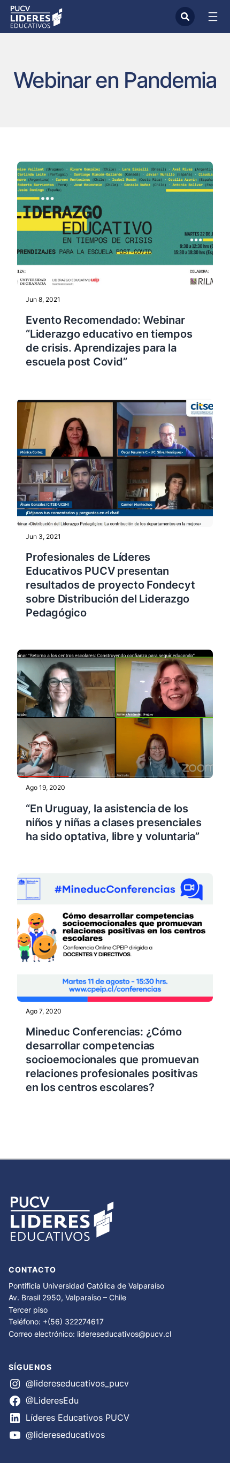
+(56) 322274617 (73, 1321)
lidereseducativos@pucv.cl (124, 1333)
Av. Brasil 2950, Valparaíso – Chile (67, 1297)
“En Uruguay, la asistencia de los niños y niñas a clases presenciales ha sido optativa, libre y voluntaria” (113, 822)
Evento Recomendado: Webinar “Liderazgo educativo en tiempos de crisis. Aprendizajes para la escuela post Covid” (109, 341)
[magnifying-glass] (185, 16)
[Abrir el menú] (212, 16)
